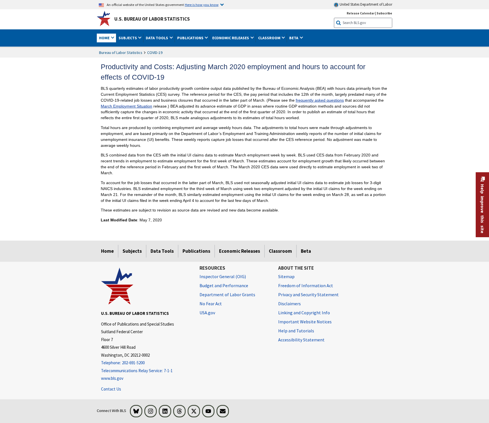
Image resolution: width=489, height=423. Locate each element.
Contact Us (111, 389)
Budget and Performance (224, 285)
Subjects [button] (128, 37)
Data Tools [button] (157, 37)
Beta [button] (294, 37)
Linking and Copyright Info (304, 312)
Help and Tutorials (296, 330)
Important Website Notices (305, 321)
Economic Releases (239, 251)
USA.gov (207, 312)
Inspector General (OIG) (223, 276)
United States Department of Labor (365, 4)
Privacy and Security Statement (308, 294)
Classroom (280, 251)
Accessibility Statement (301, 340)
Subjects (132, 251)
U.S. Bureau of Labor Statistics (152, 19)
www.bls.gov (112, 378)
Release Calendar (361, 13)
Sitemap (286, 276)
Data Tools (162, 251)
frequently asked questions (320, 100)
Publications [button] (190, 37)
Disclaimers (289, 303)
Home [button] (104, 37)
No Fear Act (211, 303)
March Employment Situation (126, 106)
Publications (196, 251)
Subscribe (384, 13)
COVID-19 (154, 52)
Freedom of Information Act (305, 285)
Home (107, 251)
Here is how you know (201, 4)
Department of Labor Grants (227, 294)
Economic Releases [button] (231, 37)
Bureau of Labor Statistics (120, 52)
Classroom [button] (269, 37)
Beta (306, 251)
